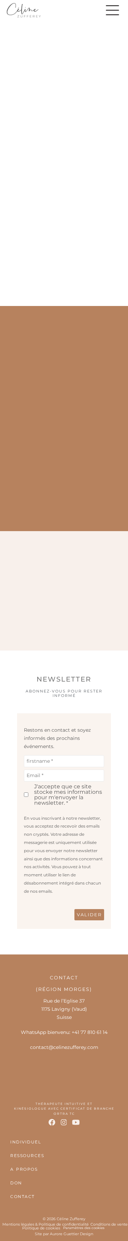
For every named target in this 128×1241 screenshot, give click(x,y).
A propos (24, 1169)
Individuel (25, 1141)
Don (16, 1182)
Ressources (27, 1155)
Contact (22, 1196)
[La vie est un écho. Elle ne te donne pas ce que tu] (95, 626)
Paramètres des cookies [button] (83, 1228)
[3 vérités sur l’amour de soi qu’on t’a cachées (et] (32, 626)
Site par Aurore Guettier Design (64, 1233)
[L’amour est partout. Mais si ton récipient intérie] (95, 590)
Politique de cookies (41, 1228)
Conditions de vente (109, 1224)
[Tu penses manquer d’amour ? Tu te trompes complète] (32, 555)
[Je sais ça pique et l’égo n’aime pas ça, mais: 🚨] (95, 555)
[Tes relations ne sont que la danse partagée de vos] (32, 590)
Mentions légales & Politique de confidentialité (45, 1224)
